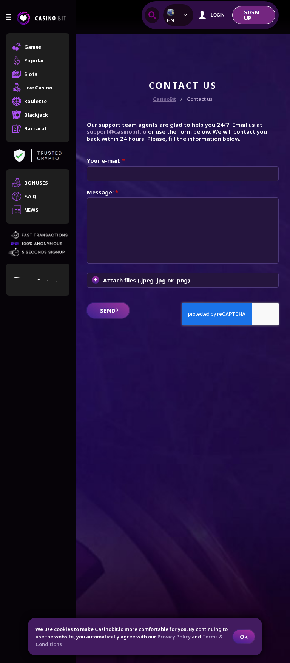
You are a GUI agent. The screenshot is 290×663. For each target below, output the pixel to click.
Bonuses (36, 182)
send (108, 310)
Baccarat (35, 128)
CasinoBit (164, 99)
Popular (34, 60)
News (31, 210)
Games (32, 46)
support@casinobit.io (117, 131)
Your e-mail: (106, 160)
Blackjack (36, 114)
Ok (244, 636)
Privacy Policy (174, 636)
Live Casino (38, 87)
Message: (102, 192)
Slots (30, 74)
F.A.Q (30, 196)
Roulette (35, 101)
